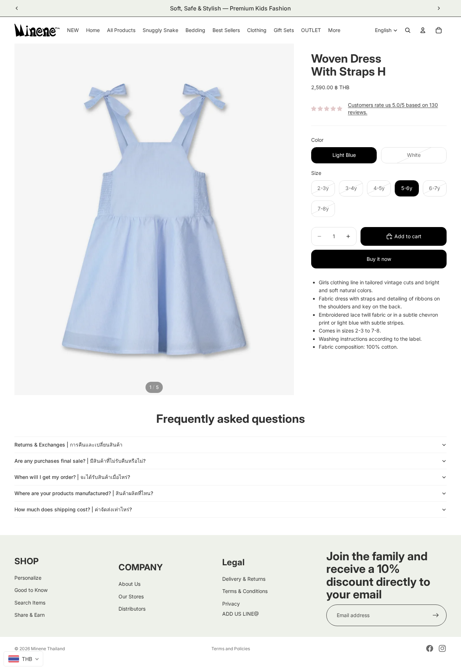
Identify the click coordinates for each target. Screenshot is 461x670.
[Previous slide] (17, 8)
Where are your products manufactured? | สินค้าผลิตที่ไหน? (83, 493)
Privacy (231, 604)
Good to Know (31, 590)
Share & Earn (29, 615)
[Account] (423, 30)
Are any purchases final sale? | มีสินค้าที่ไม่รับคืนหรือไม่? (80, 461)
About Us (129, 584)
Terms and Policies (230, 648)
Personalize (27, 578)
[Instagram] (442, 648)
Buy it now (379, 259)
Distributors (132, 609)
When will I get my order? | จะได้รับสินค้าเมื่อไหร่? (72, 477)
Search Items (29, 602)
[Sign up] (435, 615)
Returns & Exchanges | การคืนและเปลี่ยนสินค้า (68, 445)
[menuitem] (334, 30)
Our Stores (131, 596)
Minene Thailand (48, 648)
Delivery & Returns (243, 579)
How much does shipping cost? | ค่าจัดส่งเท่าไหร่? (73, 509)
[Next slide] (439, 8)
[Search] (408, 30)
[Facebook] (429, 648)
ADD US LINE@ (240, 614)
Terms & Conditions (245, 591)
